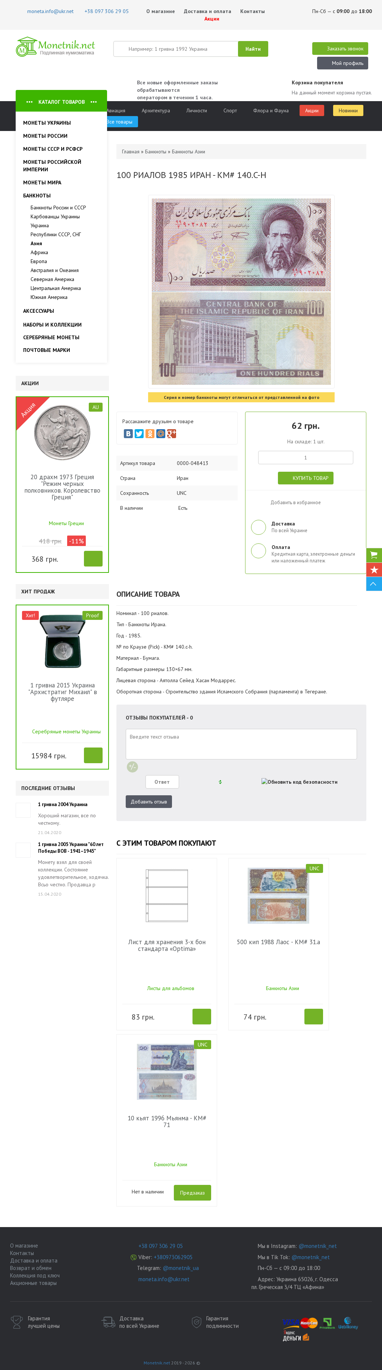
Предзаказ (192, 1192)
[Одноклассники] (149, 433)
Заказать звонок (345, 48)
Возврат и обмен (30, 1267)
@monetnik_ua (181, 1267)
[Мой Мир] (160, 433)
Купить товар (311, 478)
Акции (211, 18)
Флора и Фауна (271, 110)
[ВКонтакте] (128, 433)
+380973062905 (173, 1257)
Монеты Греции (66, 523)
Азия (36, 243)
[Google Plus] (171, 433)
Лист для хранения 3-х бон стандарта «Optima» (167, 945)
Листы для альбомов (170, 988)
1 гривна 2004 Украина (62, 804)
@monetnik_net (317, 1245)
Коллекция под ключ (35, 1275)
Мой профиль (347, 63)
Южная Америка (49, 297)
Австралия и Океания (55, 270)
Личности (197, 110)
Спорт (230, 110)
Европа (39, 261)
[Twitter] (139, 433)
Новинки (348, 110)
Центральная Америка (56, 288)
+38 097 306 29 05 (160, 1245)
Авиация (115, 110)
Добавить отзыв (149, 801)
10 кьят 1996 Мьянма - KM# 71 (167, 1121)
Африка (39, 252)
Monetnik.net (157, 1363)
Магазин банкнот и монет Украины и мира (55, 46)
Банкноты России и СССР (58, 207)
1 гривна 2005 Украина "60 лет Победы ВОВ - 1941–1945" (71, 847)
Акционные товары (33, 1282)
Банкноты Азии (282, 988)
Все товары (119, 121)
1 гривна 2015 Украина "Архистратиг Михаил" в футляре (62, 692)
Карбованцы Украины (55, 216)
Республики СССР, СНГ (56, 234)
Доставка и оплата (207, 11)
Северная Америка (52, 279)
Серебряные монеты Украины (66, 731)
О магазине (160, 11)
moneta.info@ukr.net (164, 1279)
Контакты (252, 11)
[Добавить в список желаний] (27, 558)
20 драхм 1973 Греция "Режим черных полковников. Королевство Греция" (62, 487)
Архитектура (156, 110)
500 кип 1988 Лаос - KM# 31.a (278, 942)
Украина (40, 225)
